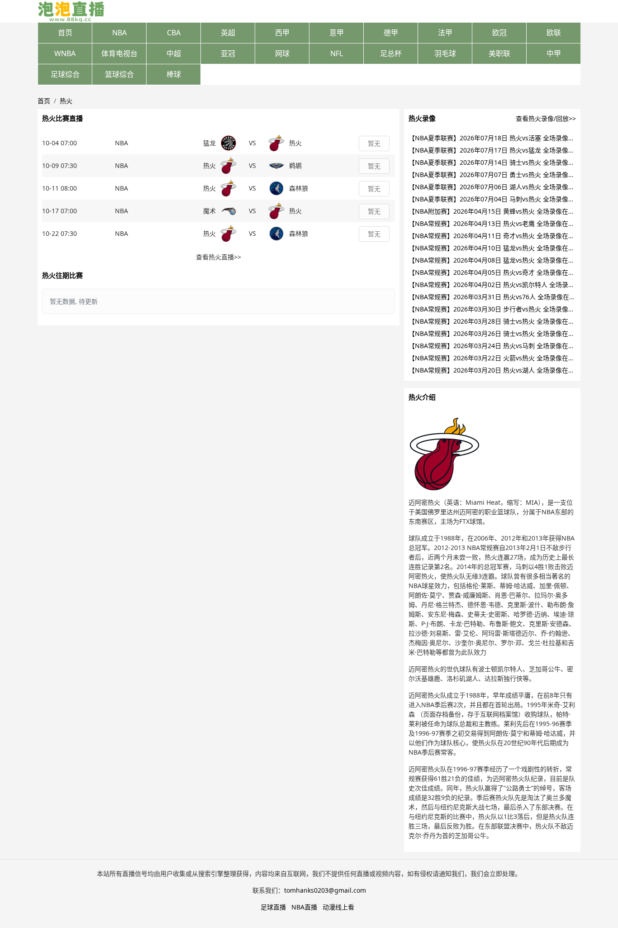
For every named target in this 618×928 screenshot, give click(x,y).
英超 (228, 33)
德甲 (391, 33)
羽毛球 (445, 53)
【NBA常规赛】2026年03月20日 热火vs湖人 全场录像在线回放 (498, 370)
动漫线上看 (338, 907)
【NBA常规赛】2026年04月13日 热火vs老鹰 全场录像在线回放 (498, 223)
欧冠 (499, 33)
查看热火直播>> (218, 257)
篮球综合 (119, 74)
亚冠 (228, 53)
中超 (173, 53)
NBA (119, 33)
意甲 (336, 33)
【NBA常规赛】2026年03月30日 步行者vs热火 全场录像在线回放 (501, 309)
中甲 (554, 53)
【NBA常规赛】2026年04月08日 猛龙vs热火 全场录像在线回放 (498, 260)
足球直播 (273, 907)
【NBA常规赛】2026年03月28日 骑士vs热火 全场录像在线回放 (498, 321)
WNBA (65, 53)
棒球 (173, 74)
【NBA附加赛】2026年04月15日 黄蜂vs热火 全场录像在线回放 (498, 211)
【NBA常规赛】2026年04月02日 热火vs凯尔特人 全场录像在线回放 (504, 284)
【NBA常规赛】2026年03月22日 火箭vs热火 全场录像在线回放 (498, 358)
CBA (174, 33)
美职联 (499, 53)
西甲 (282, 33)
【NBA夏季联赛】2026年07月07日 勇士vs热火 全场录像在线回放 (501, 174)
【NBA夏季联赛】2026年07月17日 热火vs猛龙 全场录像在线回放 (501, 150)
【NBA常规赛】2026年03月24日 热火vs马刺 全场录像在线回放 (498, 345)
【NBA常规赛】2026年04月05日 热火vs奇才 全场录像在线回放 (498, 272)
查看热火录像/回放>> (546, 118)
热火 (66, 100)
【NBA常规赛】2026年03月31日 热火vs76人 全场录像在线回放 (498, 296)
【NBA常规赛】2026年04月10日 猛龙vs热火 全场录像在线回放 (498, 248)
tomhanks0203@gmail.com (325, 890)
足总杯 (391, 53)
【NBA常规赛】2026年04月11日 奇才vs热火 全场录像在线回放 (498, 235)
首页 (65, 33)
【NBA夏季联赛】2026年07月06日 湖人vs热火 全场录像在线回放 (501, 186)
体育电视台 (119, 53)
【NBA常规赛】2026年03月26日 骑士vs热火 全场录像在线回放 (498, 333)
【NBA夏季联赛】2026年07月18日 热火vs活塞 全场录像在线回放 (501, 138)
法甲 (445, 33)
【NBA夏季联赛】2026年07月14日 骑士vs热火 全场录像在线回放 (501, 162)
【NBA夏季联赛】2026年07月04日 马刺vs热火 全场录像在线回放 (501, 199)
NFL (336, 53)
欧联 (554, 33)
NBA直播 (304, 907)
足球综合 (65, 74)
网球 (282, 53)
